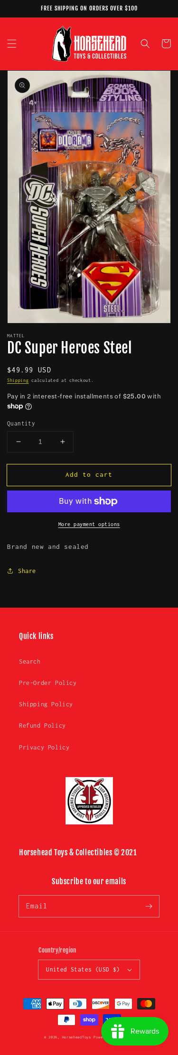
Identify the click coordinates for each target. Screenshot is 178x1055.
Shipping (18, 380)
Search (30, 661)
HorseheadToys (76, 1037)
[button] (11, 43)
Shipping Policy (46, 704)
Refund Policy (42, 725)
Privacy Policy (44, 747)
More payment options (89, 524)
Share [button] (27, 570)
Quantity (21, 423)
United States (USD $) (83, 969)
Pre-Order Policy (48, 682)
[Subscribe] (148, 906)
